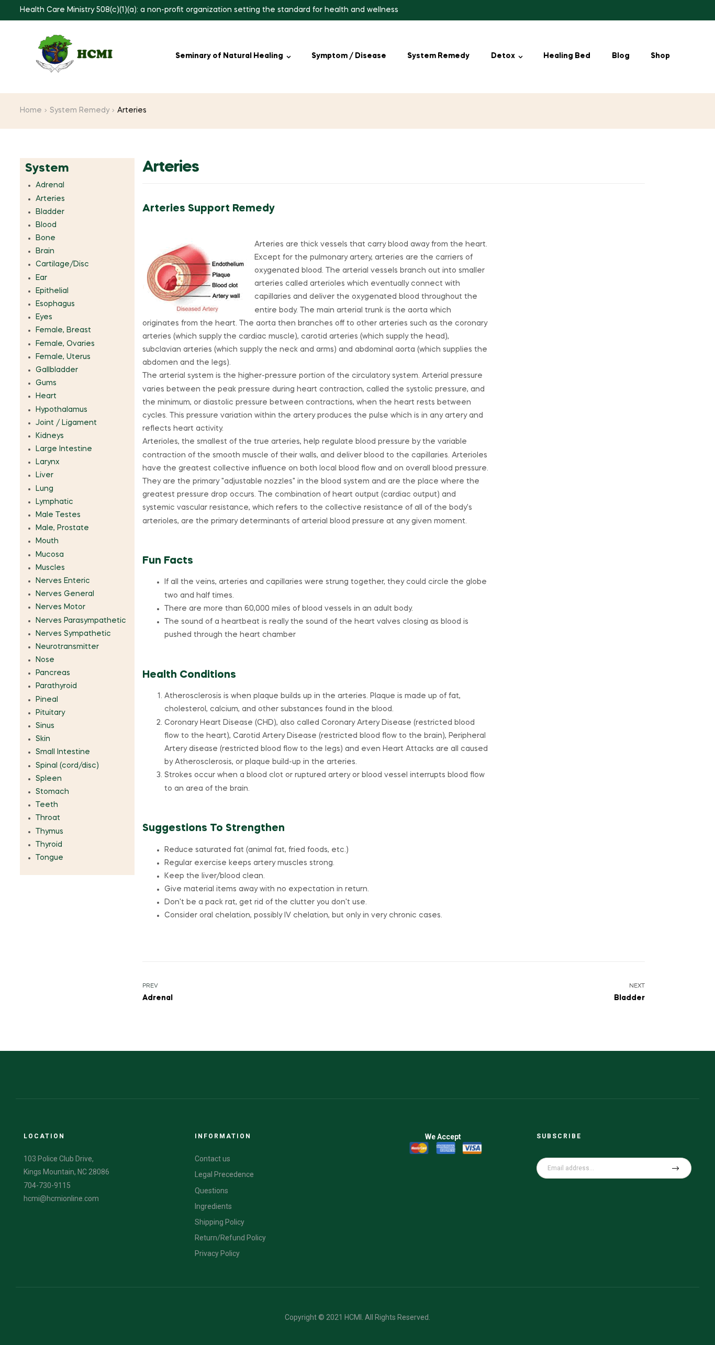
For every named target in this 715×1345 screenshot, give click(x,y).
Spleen (49, 778)
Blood (46, 225)
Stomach (52, 791)
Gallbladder (57, 370)
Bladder (50, 212)
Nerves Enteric (63, 581)
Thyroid (49, 844)
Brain (45, 251)
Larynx (48, 462)
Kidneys (50, 436)
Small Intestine (63, 752)
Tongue (49, 857)
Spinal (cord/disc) (67, 765)
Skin (43, 739)
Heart (46, 396)
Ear (41, 278)
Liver (44, 475)
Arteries (50, 199)
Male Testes (58, 515)
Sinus (45, 726)
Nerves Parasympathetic (81, 620)
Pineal (47, 699)
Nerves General (65, 594)
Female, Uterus (63, 357)
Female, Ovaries (65, 344)
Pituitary (50, 712)
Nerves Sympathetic (73, 633)
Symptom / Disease (348, 56)
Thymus (49, 831)
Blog (621, 56)
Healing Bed (566, 56)
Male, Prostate (62, 528)
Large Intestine (64, 449)
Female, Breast (63, 330)
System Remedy (438, 56)
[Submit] (676, 1168)
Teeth (47, 805)
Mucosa (50, 554)
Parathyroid (56, 686)
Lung (44, 488)
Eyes (44, 317)
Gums (46, 383)
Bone (45, 238)
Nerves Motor (60, 607)
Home (31, 110)
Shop (660, 56)
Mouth (47, 541)
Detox (503, 56)
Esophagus (55, 304)
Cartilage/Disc (62, 264)
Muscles (50, 567)
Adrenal (50, 185)
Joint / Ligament (66, 423)
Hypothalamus (61, 409)
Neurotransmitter (67, 647)
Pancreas (53, 673)
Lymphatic (54, 502)
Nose (45, 660)
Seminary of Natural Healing (229, 56)
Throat (48, 818)
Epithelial (52, 291)
